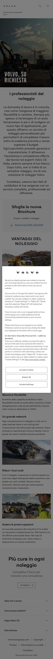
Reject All (26, 377)
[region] (26, 329)
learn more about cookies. (35, 360)
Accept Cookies (26, 370)
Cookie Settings (26, 384)
